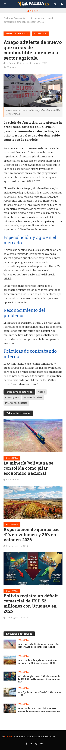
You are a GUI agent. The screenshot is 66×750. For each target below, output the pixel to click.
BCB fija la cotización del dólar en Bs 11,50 (39, 693)
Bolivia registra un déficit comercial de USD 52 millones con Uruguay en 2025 (31, 603)
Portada (8, 18)
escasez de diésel (33, 397)
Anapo (41, 391)
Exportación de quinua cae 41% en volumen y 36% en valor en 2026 (31, 534)
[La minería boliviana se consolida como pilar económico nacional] (33, 435)
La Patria (10, 63)
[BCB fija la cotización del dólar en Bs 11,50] (10, 692)
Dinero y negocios (17, 33)
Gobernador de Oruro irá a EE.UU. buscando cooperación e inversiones (38, 709)
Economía (40, 33)
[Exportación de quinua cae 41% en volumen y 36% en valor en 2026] (33, 502)
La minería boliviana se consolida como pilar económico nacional (28, 468)
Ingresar (34, 10)
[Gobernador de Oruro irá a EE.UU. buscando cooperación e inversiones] (10, 708)
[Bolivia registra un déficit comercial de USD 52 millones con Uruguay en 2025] (33, 568)
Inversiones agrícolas (16, 402)
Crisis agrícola (12, 397)
